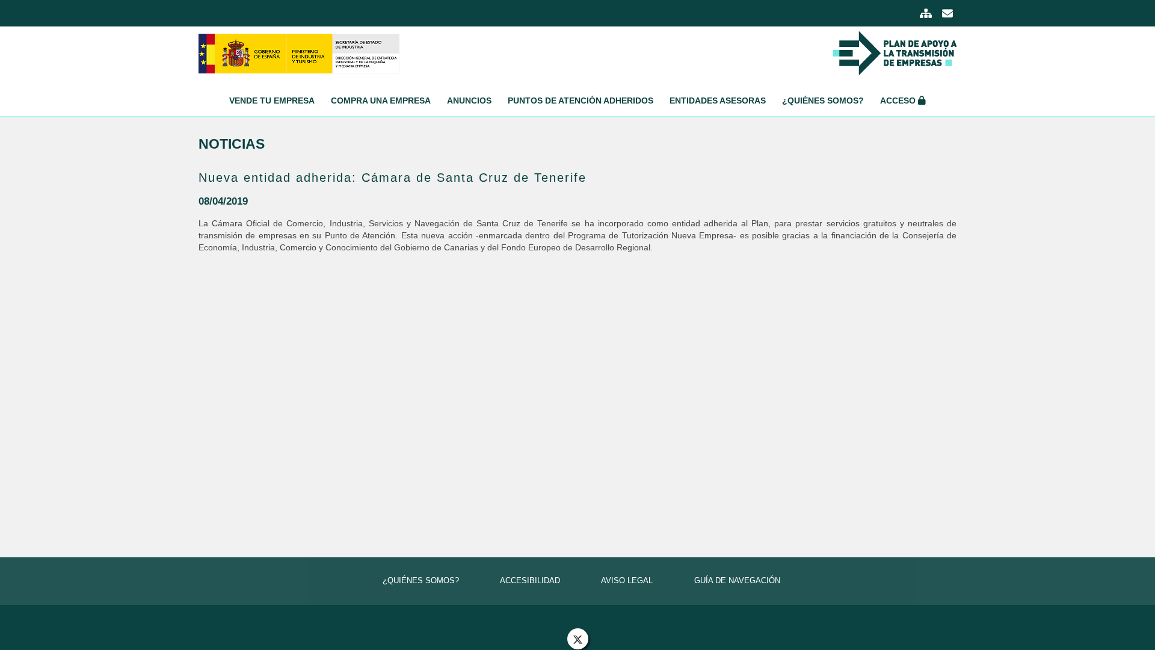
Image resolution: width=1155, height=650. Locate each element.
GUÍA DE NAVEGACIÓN (737, 580)
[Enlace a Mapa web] (927, 14)
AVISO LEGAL (627, 580)
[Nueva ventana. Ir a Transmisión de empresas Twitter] (577, 638)
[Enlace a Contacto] (947, 14)
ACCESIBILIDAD (530, 580)
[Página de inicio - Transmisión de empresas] (299, 52)
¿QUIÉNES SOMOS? (421, 580)
